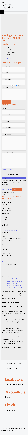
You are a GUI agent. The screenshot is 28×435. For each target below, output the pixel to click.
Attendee (5, 232)
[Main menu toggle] (24, 6)
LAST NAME (6, 121)
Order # (4, 217)
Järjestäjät (5, 224)
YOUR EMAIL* (7, 73)
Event (4, 194)
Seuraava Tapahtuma (14, 368)
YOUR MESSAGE (7, 88)
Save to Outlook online (13, 285)
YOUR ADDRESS (7, 134)
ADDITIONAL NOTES (9, 152)
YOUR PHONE (6, 79)
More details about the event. (12, 348)
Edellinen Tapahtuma (14, 363)
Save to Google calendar (14, 281)
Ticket (4, 245)
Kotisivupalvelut (12, 431)
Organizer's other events (10, 230)
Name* (4, 108)
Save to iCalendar (12, 279)
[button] (2, 12)
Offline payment (12, 174)
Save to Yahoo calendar (14, 287)
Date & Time (6, 209)
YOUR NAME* (7, 66)
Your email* (6, 115)
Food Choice (6, 86)
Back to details (7, 189)
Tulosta (9, 58)
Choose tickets (7, 170)
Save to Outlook (11, 283)
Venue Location (7, 202)
